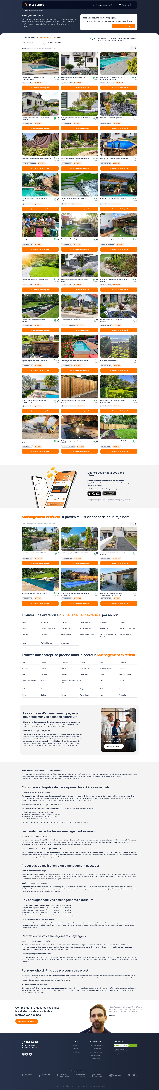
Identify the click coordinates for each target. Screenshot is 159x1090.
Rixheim (63, 689)
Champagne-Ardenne (48, 628)
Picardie (24, 643)
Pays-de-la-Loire (125, 635)
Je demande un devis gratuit (123, 26)
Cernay (24, 695)
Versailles (64, 668)
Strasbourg (64, 662)
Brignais (122, 689)
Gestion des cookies (99, 1086)
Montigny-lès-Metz (125, 674)
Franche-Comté (66, 628)
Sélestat (44, 680)
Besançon (25, 668)
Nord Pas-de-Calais (87, 635)
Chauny (63, 695)
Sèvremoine (84, 674)
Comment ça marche (96, 1045)
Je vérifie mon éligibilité (25, 1021)
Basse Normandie (86, 622)
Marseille (44, 662)
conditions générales (122, 501)
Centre (24, 628)
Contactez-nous (95, 1055)
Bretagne (122, 622)
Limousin (25, 635)
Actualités (76, 1052)
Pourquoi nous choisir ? (104, 5)
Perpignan (122, 662)
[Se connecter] (133, 5)
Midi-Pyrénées (66, 635)
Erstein (102, 695)
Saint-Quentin (84, 668)
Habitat (75, 1045)
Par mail (116, 1054)
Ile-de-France (104, 628)
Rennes (82, 662)
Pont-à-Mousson (27, 689)
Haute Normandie (86, 628)
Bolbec (43, 695)
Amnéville (122, 695)
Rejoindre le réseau (95, 1048)
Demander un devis (96, 1052)
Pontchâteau (84, 695)
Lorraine (44, 635)
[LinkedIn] (30, 1054)
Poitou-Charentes (47, 643)
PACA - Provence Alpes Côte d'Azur (108, 636)
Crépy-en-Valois (46, 689)
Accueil (26, 10)
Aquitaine (44, 622)
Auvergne (64, 622)
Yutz (81, 680)
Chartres (122, 668)
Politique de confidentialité (83, 1086)
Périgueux (64, 674)
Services (75, 1048)
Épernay (102, 674)
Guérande (122, 680)
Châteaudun (104, 689)
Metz (101, 662)
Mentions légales (59, 1086)
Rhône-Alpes (65, 643)
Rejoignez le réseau (113, 746)
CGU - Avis (69, 1086)
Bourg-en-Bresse (105, 668)
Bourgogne (103, 622)
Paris (23, 662)
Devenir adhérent (95, 1058)
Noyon (82, 689)
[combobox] (33, 42)
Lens (23, 674)
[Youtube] (26, 1054)
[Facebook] (23, 1054)
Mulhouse (44, 668)
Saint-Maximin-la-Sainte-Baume (69, 682)
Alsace (24, 622)
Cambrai (44, 674)
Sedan (102, 680)
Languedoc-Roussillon (127, 628)
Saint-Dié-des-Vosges (29, 680)
